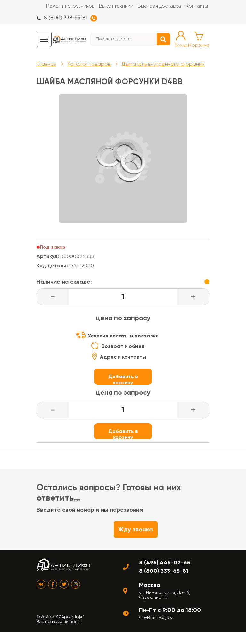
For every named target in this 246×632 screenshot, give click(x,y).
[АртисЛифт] (69, 39)
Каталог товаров (89, 64)
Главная (46, 64)
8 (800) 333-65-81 (65, 18)
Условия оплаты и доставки (123, 336)
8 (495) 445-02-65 (164, 562)
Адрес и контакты (123, 357)
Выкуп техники (116, 6)
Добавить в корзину (123, 379)
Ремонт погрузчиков (70, 6)
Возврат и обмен (123, 346)
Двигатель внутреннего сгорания (163, 64)
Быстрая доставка (159, 6)
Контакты (196, 6)
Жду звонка (135, 529)
